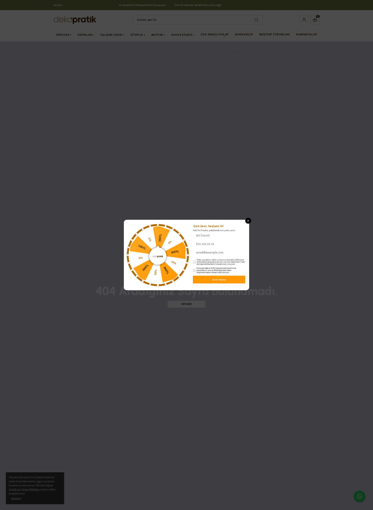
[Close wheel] (248, 221)
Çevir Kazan (219, 279)
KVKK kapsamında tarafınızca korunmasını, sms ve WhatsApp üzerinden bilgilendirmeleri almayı (216, 270)
